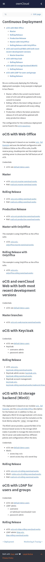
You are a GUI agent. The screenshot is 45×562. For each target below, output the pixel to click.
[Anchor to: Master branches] (25, 315)
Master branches (17, 55)
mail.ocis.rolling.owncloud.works (23, 202)
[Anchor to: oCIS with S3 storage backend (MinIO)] (41, 395)
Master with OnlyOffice (19, 42)
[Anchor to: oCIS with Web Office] (38, 134)
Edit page (37, 14)
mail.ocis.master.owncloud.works (23, 184)
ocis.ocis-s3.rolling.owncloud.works (25, 471)
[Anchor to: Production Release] (28, 209)
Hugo (12, 554)
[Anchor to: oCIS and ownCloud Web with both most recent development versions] (41, 288)
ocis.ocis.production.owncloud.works (25, 216)
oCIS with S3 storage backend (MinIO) (21, 65)
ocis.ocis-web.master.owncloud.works (26, 322)
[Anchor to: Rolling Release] (23, 191)
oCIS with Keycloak (14, 58)
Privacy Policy (7, 558)
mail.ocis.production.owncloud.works (25, 219)
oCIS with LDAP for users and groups (21, 72)
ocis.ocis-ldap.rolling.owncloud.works (25, 529)
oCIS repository (24, 126)
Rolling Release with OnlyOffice (23, 45)
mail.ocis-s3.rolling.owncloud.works (24, 477)
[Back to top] (41, 554)
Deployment (8, 542)
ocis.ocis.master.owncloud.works (24, 181)
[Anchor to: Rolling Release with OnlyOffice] (41, 253)
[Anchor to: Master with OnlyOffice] (32, 226)
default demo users (21, 167)
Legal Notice (28, 554)
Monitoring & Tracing (33, 542)
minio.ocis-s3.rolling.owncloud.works (26, 474)
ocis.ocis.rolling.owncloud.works (23, 199)
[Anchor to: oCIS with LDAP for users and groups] (41, 487)
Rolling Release (16, 35)
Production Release (18, 38)
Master (13, 31)
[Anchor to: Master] (13, 174)
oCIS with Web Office (15, 28)
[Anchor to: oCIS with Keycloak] (36, 330)
